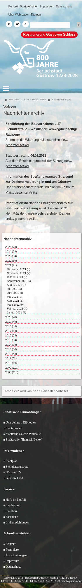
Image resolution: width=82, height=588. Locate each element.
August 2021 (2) (16, 285)
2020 (11, 317)
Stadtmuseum (14, 428)
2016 (11, 335)
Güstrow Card (14, 478)
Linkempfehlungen (17, 522)
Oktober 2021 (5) (17, 277)
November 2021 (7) (18, 273)
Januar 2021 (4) (16, 312)
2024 (11, 251)
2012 (11, 353)
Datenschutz (64, 6)
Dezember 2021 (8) (18, 269)
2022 (11, 260)
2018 (11, 326)
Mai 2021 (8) (14, 296)
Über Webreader (18, 14)
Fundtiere (11, 511)
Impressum (47, 6)
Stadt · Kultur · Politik (35, 99)
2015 (11, 340)
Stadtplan (11, 461)
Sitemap (35, 14)
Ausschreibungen (16, 555)
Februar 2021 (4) (17, 308)
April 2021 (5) (15, 300)
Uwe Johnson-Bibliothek (21, 422)
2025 (11, 246)
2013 (11, 349)
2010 (11, 363)
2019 (11, 321)
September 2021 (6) (19, 281)
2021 (11, 265)
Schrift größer (17, 24)
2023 (11, 256)
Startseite (14, 99)
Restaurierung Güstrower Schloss (49, 34)
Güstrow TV (13, 472)
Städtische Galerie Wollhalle (23, 434)
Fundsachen (13, 505)
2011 (11, 358)
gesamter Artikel (17, 145)
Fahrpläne (12, 516)
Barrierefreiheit (29, 6)
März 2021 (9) (15, 304)
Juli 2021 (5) (14, 288)
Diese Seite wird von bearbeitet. (36, 391)
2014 (11, 344)
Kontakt (13, 6)
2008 (11, 372)
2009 (11, 367)
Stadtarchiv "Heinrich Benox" (24, 439)
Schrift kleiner (25, 24)
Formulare (12, 549)
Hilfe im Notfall (16, 499)
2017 (11, 330)
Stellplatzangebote (17, 466)
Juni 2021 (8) (15, 292)
